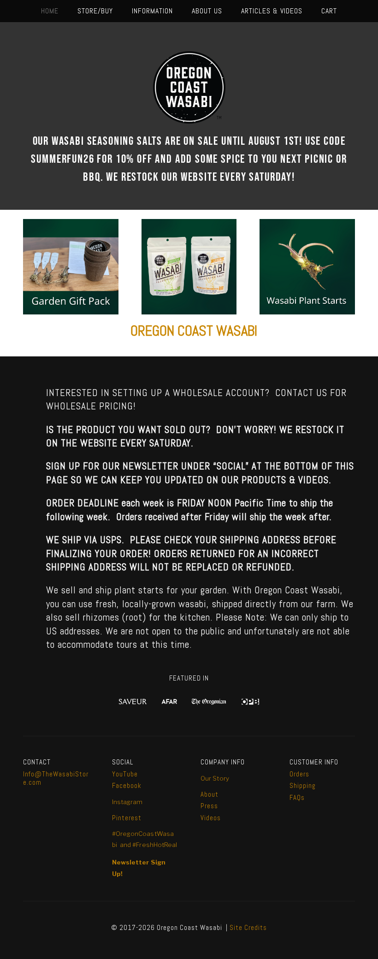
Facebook (127, 785)
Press (209, 805)
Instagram (127, 801)
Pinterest (127, 817)
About (210, 794)
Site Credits (248, 927)
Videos (211, 817)
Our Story (215, 778)
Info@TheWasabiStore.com (56, 778)
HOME (50, 11)
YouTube (125, 774)
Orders (299, 774)
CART (329, 11)
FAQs (298, 797)
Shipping (302, 785)
